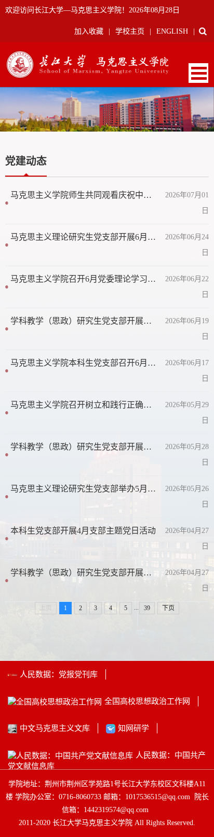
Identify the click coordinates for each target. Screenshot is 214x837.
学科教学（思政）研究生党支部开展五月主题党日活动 (84, 446)
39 (147, 608)
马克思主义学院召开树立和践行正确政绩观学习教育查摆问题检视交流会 (84, 404)
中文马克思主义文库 (55, 728)
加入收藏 (88, 31)
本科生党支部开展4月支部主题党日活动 (83, 530)
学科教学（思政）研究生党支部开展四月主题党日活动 (84, 572)
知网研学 (133, 728)
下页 (168, 608)
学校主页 (129, 31)
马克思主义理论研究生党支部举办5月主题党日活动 (84, 488)
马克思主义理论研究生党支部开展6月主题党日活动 (84, 237)
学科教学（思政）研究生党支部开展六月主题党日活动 (84, 320)
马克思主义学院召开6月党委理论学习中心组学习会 (84, 279)
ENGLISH (172, 31)
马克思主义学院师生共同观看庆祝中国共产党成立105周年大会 (84, 195)
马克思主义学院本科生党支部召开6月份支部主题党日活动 (84, 362)
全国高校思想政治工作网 (147, 701)
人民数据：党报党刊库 (59, 674)
